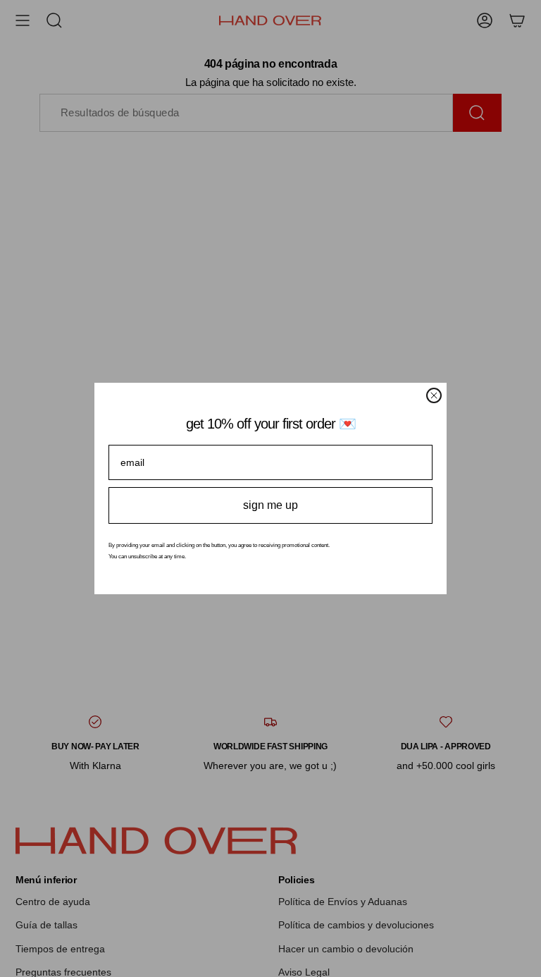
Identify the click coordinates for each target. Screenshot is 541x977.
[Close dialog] (434, 395)
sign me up (270, 505)
